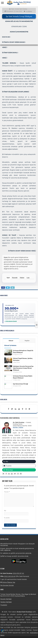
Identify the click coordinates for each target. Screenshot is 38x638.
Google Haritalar (6, 599)
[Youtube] (19, 409)
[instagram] (26, 409)
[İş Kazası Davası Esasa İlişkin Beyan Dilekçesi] (8, 378)
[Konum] (22, 409)
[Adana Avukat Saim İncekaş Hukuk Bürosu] (19, 2)
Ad (5, 510)
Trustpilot (3, 605)
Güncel (11, 340)
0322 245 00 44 (9, 576)
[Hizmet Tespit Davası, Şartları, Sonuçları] (8, 360)
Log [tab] (28, 277)
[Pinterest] (21, 473)
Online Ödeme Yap (8, 582)
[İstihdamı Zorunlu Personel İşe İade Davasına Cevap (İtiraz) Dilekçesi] (8, 368)
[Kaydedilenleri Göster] (36, 325)
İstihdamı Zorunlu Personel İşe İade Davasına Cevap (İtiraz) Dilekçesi (23, 368)
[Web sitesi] (3, 473)
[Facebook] (8, 409)
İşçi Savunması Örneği (20, 384)
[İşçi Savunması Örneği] (8, 386)
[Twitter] (12, 409)
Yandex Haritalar (6, 602)
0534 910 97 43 (18, 573)
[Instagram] (18, 473)
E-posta (6, 518)
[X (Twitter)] (14, 473)
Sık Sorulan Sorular (7, 585)
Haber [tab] (22, 277)
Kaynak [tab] (14, 277)
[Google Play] (29, 409)
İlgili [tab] (8, 277)
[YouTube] (12, 473)
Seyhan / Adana (18, 427)
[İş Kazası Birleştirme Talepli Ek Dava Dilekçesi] (8, 352)
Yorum (7, 492)
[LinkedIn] (15, 409)
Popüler (27, 340)
